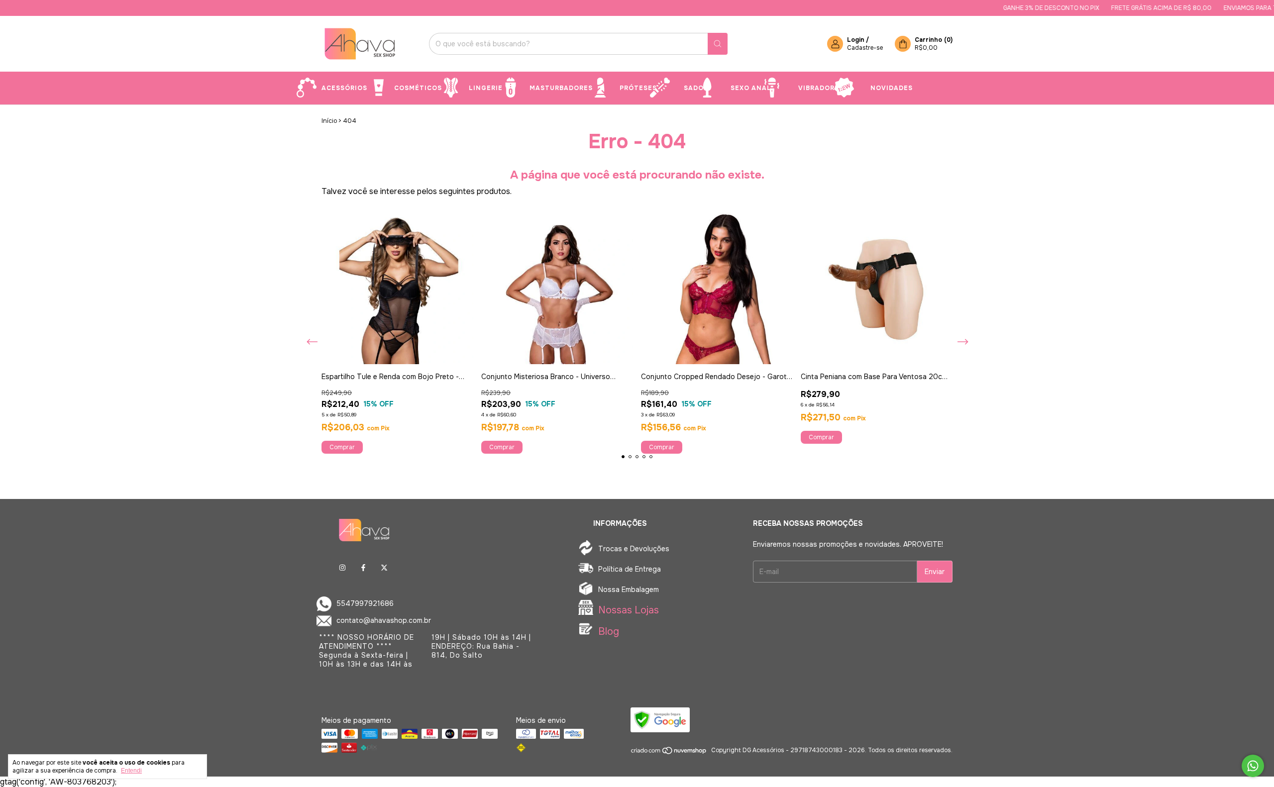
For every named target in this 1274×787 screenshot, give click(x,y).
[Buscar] (718, 44)
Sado (694, 88)
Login (855, 40)
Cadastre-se (865, 48)
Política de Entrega (629, 569)
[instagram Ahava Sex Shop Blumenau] (342, 567)
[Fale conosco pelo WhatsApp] (1253, 766)
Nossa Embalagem (628, 589)
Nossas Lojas (628, 610)
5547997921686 (365, 603)
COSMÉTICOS (418, 88)
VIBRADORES (821, 88)
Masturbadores (561, 88)
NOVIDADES (891, 88)
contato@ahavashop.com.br (383, 620)
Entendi (131, 770)
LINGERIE (486, 88)
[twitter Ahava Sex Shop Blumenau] (384, 567)
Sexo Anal (751, 88)
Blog (608, 631)
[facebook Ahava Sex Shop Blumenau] (363, 567)
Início (329, 121)
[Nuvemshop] (669, 753)
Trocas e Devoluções (633, 548)
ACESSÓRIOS (344, 88)
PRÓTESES (638, 88)
